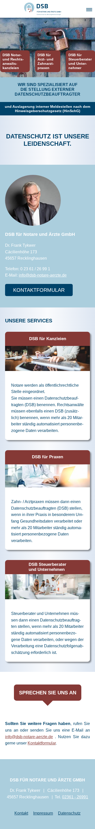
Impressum (43, 813)
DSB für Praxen (47, 456)
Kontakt (21, 813)
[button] (89, 9)
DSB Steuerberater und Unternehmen (47, 567)
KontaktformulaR (39, 290)
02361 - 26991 (75, 797)
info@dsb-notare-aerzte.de (43, 275)
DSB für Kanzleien (47, 338)
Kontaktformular (42, 743)
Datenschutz (69, 813)
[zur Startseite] (42, 8)
